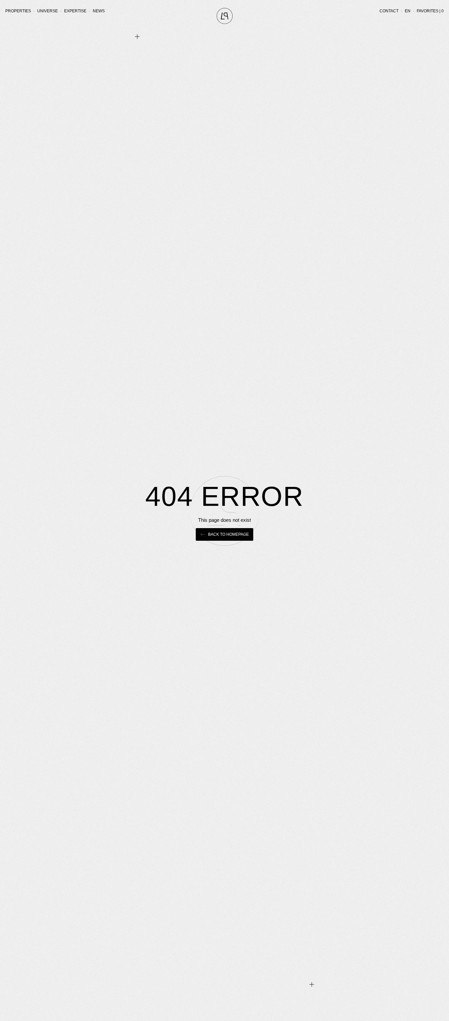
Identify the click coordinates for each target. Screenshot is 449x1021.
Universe (47, 11)
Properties (18, 11)
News (99, 11)
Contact (389, 11)
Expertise (75, 11)
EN (407, 11)
